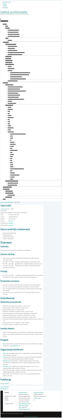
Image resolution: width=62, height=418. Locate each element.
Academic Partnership (24, 409)
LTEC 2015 (5, 357)
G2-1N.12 (11, 221)
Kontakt (5, 5)
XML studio (38, 398)
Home (2, 202)
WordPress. (35, 416)
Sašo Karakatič (4, 387)
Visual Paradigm (23, 392)
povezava (11, 223)
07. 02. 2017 (4, 209)
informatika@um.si (9, 402)
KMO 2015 (5, 353)
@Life (4, 344)
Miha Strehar (4, 388)
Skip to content (4, 21)
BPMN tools (25, 403)
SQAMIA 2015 (6, 361)
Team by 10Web (9, 202)
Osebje (4, 4)
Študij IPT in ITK (7, 2)
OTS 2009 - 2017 (7, 366)
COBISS (6, 383)
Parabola (31, 416)
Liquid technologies (39, 392)
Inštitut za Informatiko (13, 12)
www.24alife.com (15, 345)
